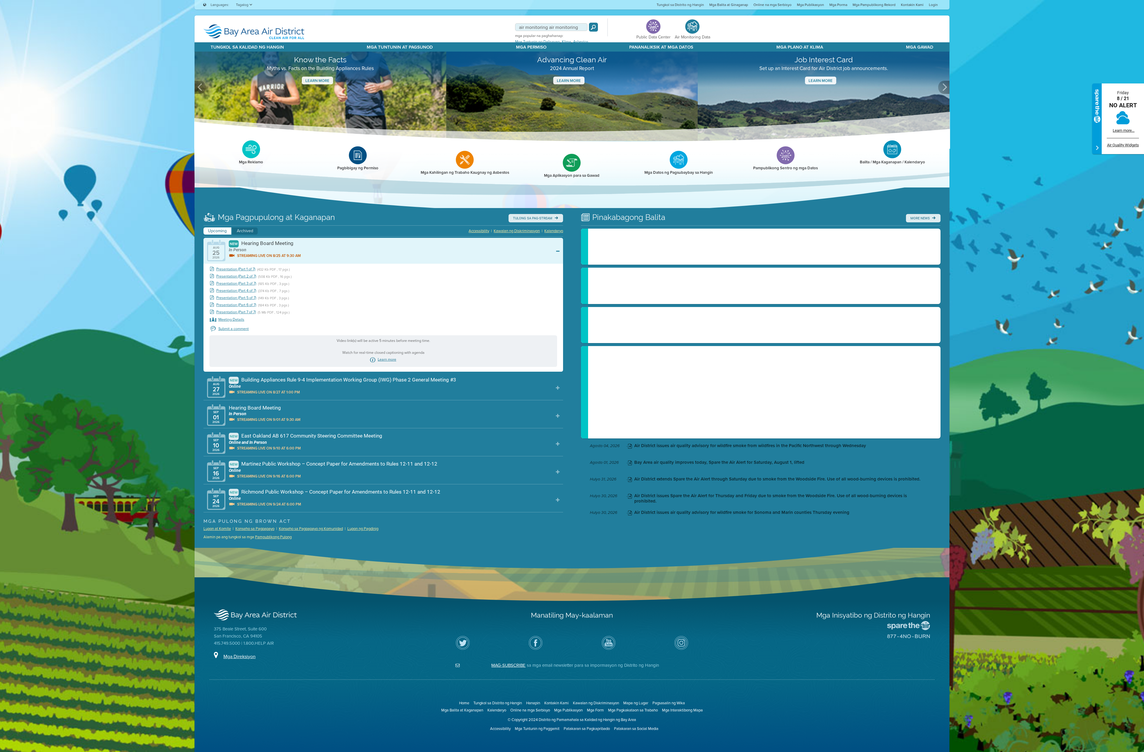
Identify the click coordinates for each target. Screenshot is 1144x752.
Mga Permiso (531, 47)
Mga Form (595, 710)
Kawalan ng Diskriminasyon (517, 231)
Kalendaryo (553, 231)
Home (464, 703)
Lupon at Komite (217, 528)
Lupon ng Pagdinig (362, 528)
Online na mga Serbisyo (772, 4)
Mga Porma (838, 4)
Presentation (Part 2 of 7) (236, 276)
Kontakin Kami (912, 4)
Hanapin (533, 703)
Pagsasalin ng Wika (668, 703)
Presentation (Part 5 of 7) (236, 298)
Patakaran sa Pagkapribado (587, 728)
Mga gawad (919, 47)
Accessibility (479, 231)
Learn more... (1123, 130)
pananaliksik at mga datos (661, 47)
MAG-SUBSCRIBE (508, 665)
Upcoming (217, 231)
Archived (245, 231)
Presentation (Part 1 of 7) (235, 269)
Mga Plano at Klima (799, 47)
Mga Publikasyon (810, 4)
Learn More (317, 80)
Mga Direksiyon (239, 656)
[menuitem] (680, 4)
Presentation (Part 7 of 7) (236, 312)
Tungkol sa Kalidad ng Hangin (247, 47)
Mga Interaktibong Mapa (682, 710)
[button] (200, 87)
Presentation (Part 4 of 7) (236, 291)
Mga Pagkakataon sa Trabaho (633, 710)
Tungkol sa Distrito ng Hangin (680, 4)
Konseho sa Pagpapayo (254, 528)
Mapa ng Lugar (635, 703)
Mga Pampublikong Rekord (874, 4)
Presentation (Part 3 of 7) (236, 284)
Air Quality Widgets (1123, 145)
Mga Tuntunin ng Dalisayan (537, 41)
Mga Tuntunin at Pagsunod (400, 47)
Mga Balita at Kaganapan (462, 710)
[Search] (593, 27)
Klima (566, 41)
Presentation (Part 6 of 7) (236, 305)
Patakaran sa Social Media (636, 728)
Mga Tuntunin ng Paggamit (537, 728)
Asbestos (580, 41)
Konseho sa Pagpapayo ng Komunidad (311, 528)
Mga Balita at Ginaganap (728, 4)
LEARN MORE (569, 80)
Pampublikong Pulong (273, 537)
